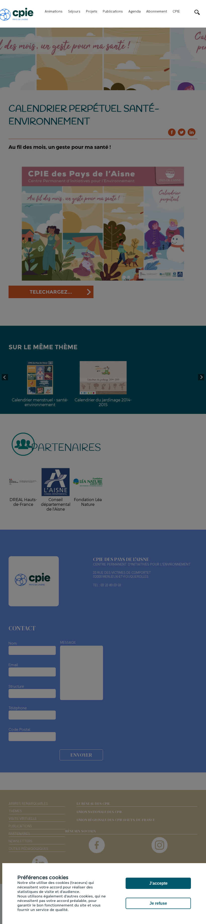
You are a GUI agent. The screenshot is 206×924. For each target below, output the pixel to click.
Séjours (74, 11)
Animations (54, 11)
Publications (113, 11)
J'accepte (158, 883)
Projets (91, 11)
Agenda (134, 11)
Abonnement (156, 11)
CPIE (176, 11)
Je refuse (158, 903)
